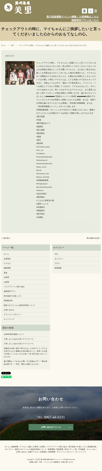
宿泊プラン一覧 (71, 449)
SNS (12, 45)
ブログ (57, 263)
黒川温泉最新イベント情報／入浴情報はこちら (73, 16)
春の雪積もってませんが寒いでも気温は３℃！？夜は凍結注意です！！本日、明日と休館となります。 (25, 362)
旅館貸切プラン (10, 291)
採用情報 (51, 452)
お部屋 (6, 282)
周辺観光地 (8, 301)
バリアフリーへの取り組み (14, 287)
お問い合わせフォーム (51, 427)
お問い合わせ (9, 310)
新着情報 (57, 268)
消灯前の (7, 238)
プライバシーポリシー (12, 314)
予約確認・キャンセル (87, 449)
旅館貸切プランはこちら (85, 20)
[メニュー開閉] (95, 11)
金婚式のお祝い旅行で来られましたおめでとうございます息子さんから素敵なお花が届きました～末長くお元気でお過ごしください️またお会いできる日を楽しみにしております (25, 352)
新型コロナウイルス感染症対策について (19, 305)
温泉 (5, 273)
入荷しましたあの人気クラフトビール (18, 339)
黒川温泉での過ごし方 (12, 296)
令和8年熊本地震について (14, 334)
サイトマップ (9, 319)
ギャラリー (58, 259)
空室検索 (59, 449)
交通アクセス (33, 452)
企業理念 (7, 259)
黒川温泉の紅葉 (93, 238)
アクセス (7, 263)
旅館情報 (7, 268)
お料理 (6, 277)
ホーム (3, 45)
